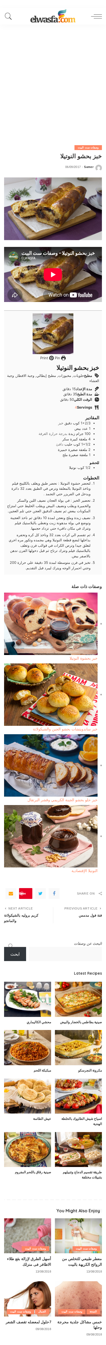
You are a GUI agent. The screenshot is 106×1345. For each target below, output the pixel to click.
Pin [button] (57, 358)
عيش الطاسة (42, 1119)
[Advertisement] (53, 80)
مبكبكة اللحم (42, 1070)
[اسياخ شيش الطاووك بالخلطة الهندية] (78, 1096)
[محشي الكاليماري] (27, 999)
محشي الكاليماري (39, 1022)
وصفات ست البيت (88, 147)
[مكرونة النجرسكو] (78, 1047)
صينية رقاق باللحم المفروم (33, 1172)
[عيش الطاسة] (27, 1096)
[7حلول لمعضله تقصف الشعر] (27, 1299)
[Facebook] (54, 893)
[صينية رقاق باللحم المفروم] (27, 1149)
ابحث (15, 954)
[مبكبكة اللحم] (27, 1047)
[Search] (9, 16)
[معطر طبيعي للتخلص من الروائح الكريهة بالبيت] (78, 1236)
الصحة (93, 1311)
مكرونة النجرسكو (90, 1070)
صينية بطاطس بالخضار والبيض (81, 1022)
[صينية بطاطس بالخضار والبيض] (78, 999)
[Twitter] (40, 893)
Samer (88, 167)
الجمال (42, 1311)
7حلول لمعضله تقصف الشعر (28, 1321)
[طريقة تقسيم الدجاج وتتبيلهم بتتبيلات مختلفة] (78, 1149)
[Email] (10, 893)
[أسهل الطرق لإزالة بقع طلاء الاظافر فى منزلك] (27, 1236)
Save (22, 893)
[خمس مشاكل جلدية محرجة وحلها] (78, 1299)
